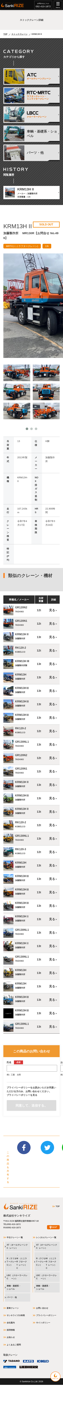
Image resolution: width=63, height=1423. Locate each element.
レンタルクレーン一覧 (46, 1237)
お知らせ (11, 1337)
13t (47, 246)
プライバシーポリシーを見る (22, 1095)
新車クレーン (13, 1308)
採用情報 (11, 1330)
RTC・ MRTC (17, 1261)
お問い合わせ (42, 1308)
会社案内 (11, 1322)
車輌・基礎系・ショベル (14, 1287)
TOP (5, 34)
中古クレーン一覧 (15, 1237)
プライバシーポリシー (46, 1315)
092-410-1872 (43, 6)
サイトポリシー (43, 1322)
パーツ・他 (12, 1297)
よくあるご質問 (14, 1345)
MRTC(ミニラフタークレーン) (22, 246)
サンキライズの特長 (16, 1315)
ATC (17, 1246)
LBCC (17, 1277)
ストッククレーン (19, 34)
